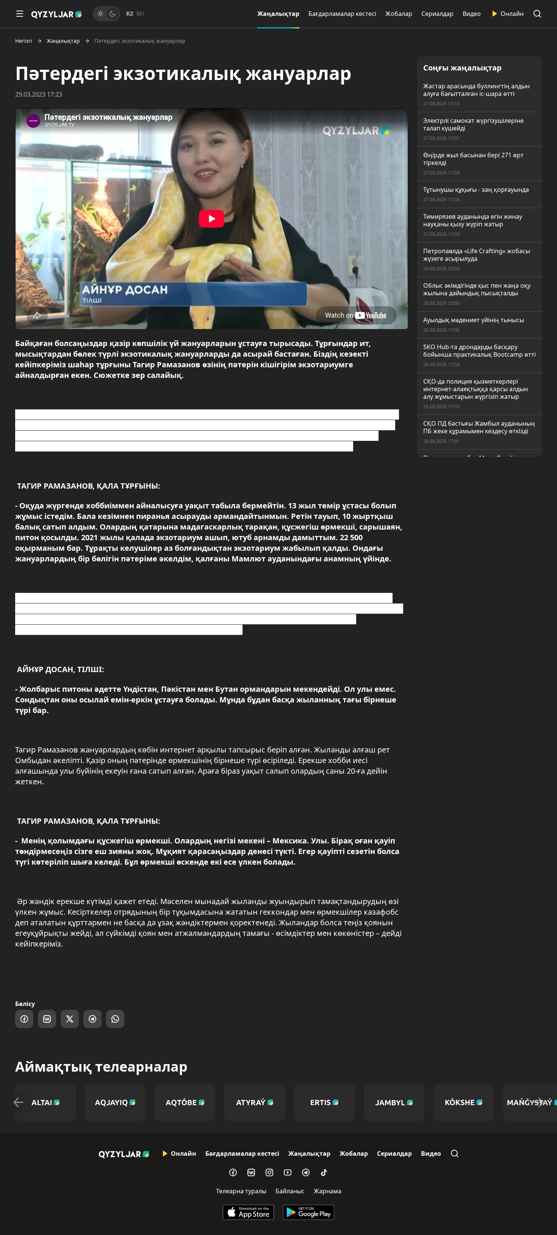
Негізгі (23, 41)
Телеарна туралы (241, 1191)
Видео (472, 13)
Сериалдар (437, 13)
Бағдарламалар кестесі (342, 13)
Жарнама (327, 1191)
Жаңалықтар (278, 13)
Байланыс (290, 1191)
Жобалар (398, 13)
